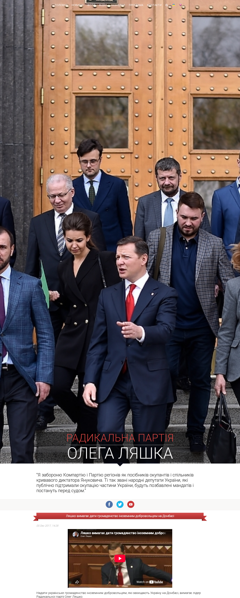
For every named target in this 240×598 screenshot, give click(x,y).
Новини (77, 5)
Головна (61, 5)
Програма (136, 5)
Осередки (118, 5)
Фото (91, 5)
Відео (103, 5)
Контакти (154, 5)
